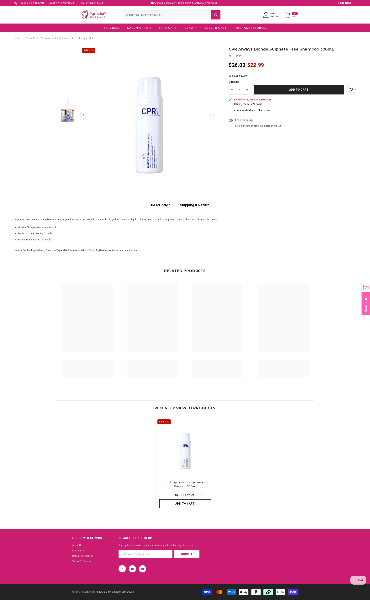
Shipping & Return (194, 205)
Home (17, 38)
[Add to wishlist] (351, 89)
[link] (87, 366)
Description (160, 205)
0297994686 (67, 3)
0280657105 (38, 3)
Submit (187, 554)
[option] (148, 115)
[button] (83, 115)
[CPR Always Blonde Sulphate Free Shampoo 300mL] (185, 447)
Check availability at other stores (252, 110)
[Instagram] (132, 568)
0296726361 (212, 3)
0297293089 (184, 3)
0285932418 (96, 3)
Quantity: (234, 82)
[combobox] (166, 14)
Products (30, 38)
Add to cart (298, 89)
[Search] (171, 14)
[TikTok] (142, 568)
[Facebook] (122, 568)
